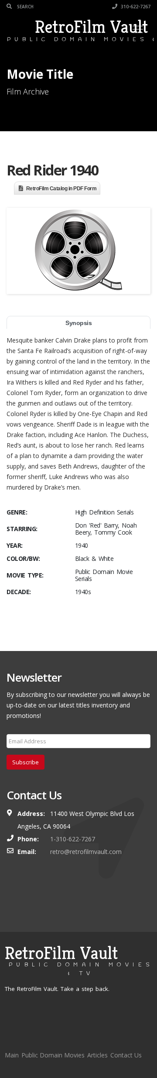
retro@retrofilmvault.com (86, 851)
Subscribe (25, 762)
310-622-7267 (134, 7)
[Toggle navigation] (138, 29)
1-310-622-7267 (72, 839)
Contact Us (126, 1055)
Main (12, 1055)
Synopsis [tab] (78, 322)
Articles (97, 1055)
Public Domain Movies (53, 1055)
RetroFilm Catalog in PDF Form (61, 189)
